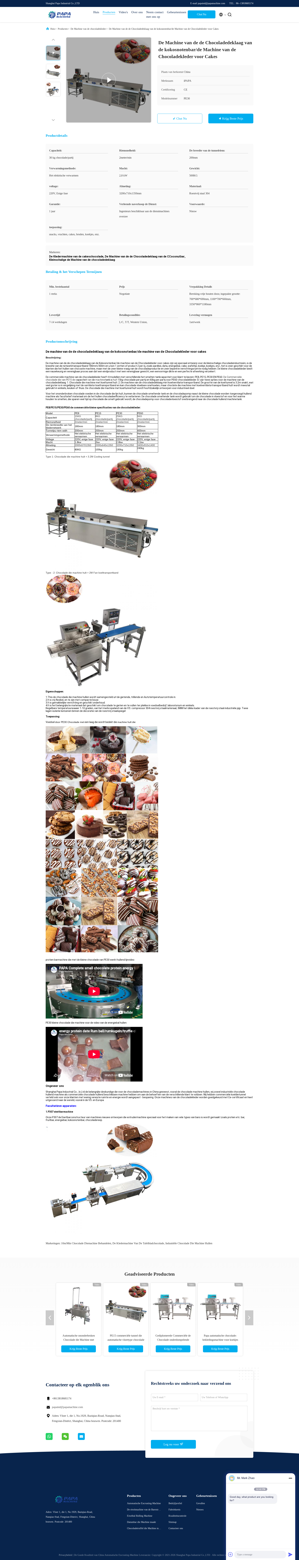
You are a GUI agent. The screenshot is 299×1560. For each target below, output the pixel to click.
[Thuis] (59, 14)
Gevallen (200, 1503)
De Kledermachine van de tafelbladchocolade (138, 1243)
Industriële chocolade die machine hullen (188, 1243)
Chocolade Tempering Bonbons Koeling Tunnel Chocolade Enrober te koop (125, 1339)
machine (100, 379)
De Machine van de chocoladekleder (88, 29)
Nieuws (199, 1509)
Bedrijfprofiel (175, 1503)
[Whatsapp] (54, 1439)
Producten (109, 12)
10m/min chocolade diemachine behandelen (86, 1243)
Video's (123, 12)
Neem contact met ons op (155, 14)
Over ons (137, 12)
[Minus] (290, 1478)
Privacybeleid (65, 1555)
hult (115, 379)
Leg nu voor (172, 1444)
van (90, 379)
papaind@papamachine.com (67, 1407)
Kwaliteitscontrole (177, 1516)
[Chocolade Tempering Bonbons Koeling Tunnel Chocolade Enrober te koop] (126, 1305)
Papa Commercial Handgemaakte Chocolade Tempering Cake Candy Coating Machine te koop (78, 1339)
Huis (96, 12)
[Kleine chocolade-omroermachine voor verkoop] (173, 1305)
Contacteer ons (176, 1528)
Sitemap (172, 1522)
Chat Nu (201, 14)
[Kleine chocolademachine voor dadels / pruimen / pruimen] (220, 1305)
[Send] (290, 1554)
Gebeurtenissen (175, 12)
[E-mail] (85, 1439)
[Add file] (230, 1554)
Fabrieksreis (174, 1509)
